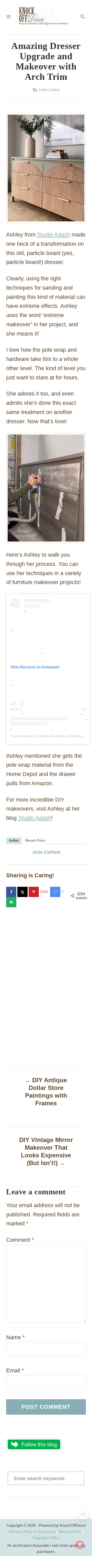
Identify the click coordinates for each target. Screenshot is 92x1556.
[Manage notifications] (80, 1545)
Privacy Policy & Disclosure (32, 1531)
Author (14, 840)
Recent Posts (35, 840)
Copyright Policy (46, 1537)
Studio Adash (53, 234)
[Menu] (8, 17)
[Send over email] (11, 902)
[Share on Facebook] (11, 892)
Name (15, 1337)
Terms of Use (70, 1531)
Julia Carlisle (49, 90)
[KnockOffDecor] (45, 17)
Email (15, 1370)
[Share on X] (23, 892)
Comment (20, 1240)
